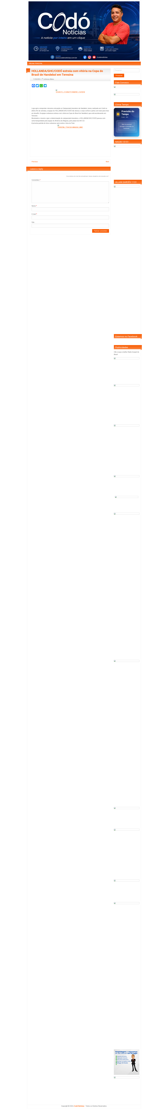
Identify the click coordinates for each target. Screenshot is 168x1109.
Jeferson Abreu (49, 79)
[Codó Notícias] (84, 31)
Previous (35, 162)
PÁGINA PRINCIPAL (35, 63)
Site (33, 222)
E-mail (34, 214)
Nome (34, 206)
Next (107, 162)
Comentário (36, 180)
